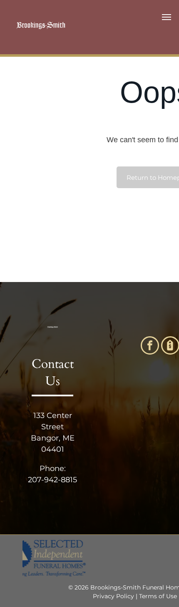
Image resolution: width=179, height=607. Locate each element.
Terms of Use (158, 596)
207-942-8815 (52, 479)
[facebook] (150, 346)
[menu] (166, 17)
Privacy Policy (113, 596)
